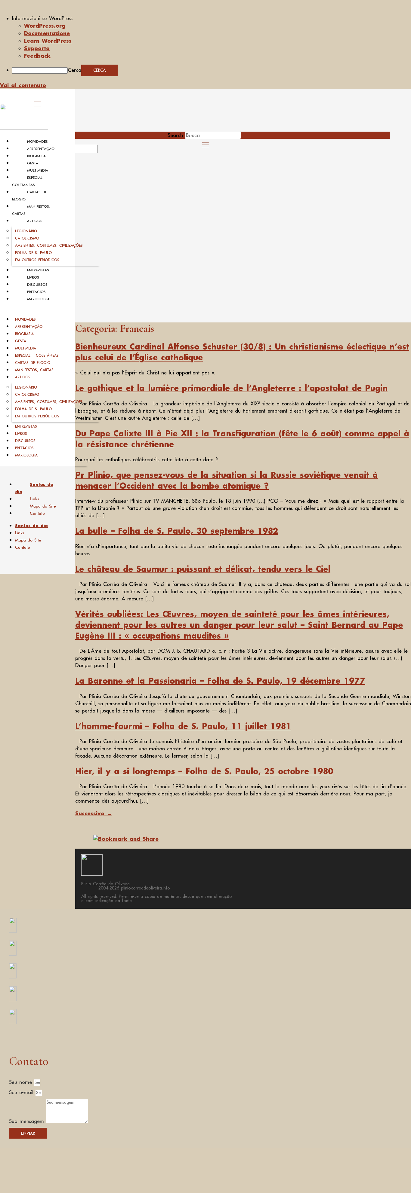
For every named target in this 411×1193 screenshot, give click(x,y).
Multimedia (37, 170)
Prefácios (36, 292)
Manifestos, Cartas (34, 370)
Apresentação (40, 149)
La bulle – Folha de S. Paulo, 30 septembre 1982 (176, 531)
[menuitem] (211, 18)
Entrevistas (38, 270)
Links (34, 498)
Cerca (74, 70)
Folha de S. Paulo (33, 252)
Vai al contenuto (23, 85)
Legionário (26, 231)
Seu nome (21, 1082)
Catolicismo (27, 238)
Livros (33, 277)
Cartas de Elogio (32, 362)
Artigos (34, 221)
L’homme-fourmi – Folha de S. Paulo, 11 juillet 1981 (183, 726)
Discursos (37, 284)
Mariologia (38, 299)
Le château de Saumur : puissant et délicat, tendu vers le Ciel (202, 569)
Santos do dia (34, 488)
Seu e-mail (22, 1092)
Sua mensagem (27, 1121)
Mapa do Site (43, 506)
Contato (37, 513)
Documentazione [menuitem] (47, 33)
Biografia (36, 156)
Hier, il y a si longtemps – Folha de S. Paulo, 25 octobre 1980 (204, 771)
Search (175, 135)
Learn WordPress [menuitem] (48, 40)
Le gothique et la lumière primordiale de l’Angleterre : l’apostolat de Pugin (231, 388)
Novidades (37, 141)
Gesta (32, 163)
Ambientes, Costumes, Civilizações (49, 245)
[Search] (104, 151)
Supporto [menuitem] (37, 48)
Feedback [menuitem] (37, 55)
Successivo (93, 813)
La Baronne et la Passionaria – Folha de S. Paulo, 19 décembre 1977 (220, 681)
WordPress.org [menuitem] (44, 25)
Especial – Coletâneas (37, 355)
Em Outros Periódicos (37, 260)
